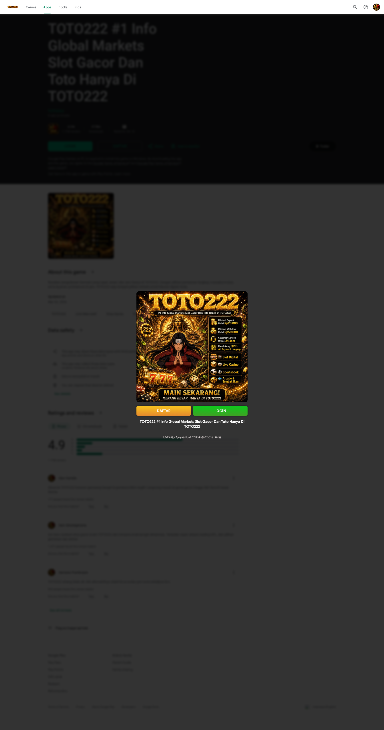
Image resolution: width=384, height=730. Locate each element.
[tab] (31, 7)
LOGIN (220, 410)
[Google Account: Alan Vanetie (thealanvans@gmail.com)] (376, 7)
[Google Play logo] (12, 7)
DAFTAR (164, 410)
